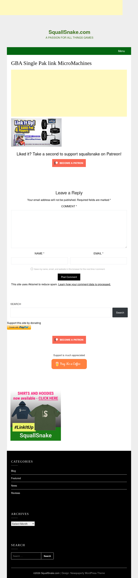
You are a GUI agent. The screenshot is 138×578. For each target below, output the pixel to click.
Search (15, 304)
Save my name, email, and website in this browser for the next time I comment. (69, 269)
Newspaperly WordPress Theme (87, 573)
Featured (16, 478)
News (14, 485)
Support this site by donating (24, 323)
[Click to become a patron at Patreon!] (69, 168)
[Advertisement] (61, 7)
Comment (69, 206)
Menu (121, 51)
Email (98, 253)
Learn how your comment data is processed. (84, 284)
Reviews (15, 493)
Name (39, 253)
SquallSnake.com (69, 31)
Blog (13, 470)
